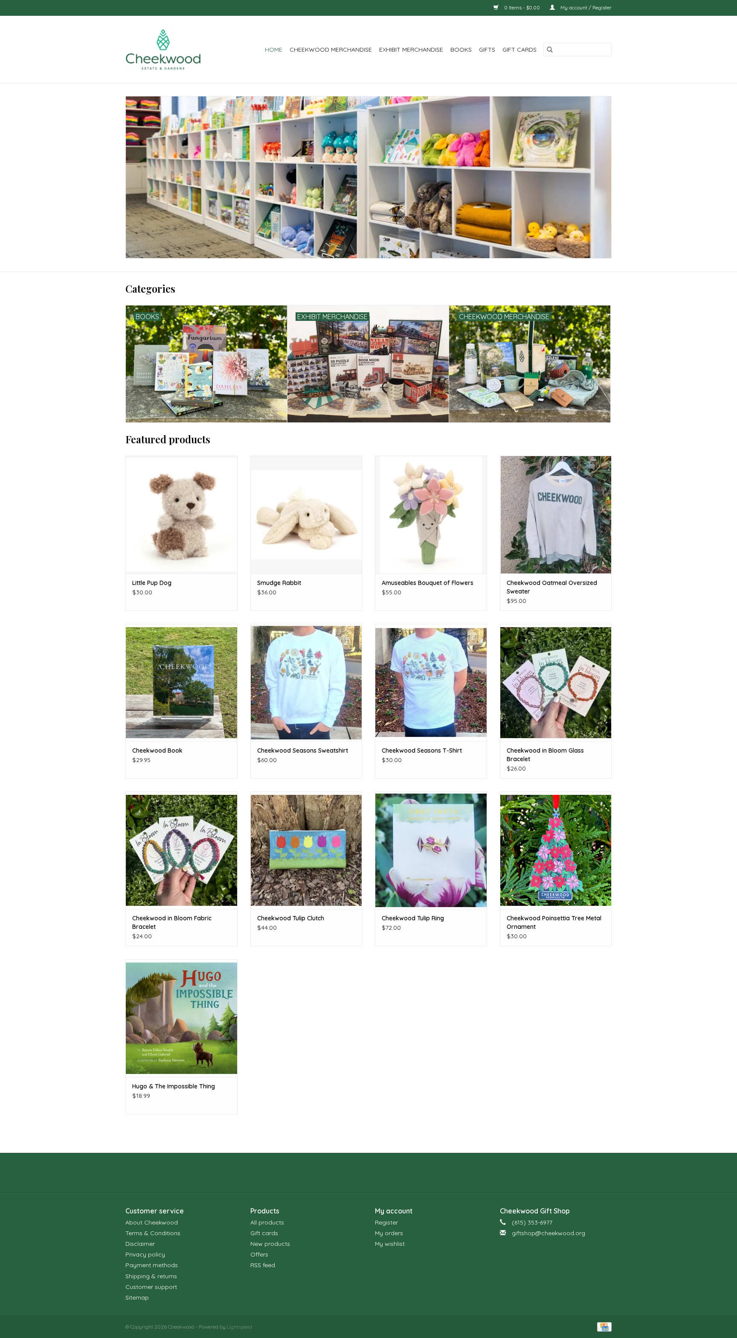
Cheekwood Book (157, 750)
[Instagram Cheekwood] (384, 1172)
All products (267, 1222)
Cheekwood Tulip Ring (413, 918)
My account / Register (585, 7)
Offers (259, 1254)
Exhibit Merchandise (411, 49)
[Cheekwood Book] (181, 682)
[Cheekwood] (168, 49)
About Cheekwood (151, 1222)
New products (270, 1244)
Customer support (151, 1287)
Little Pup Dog (151, 583)
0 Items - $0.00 (522, 7)
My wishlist (390, 1244)
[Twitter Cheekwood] (368, 1172)
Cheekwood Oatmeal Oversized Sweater (552, 587)
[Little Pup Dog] (181, 514)
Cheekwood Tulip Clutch (290, 918)
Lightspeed (239, 1326)
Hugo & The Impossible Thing (173, 1086)
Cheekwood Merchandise (331, 49)
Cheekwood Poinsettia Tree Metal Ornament (554, 922)
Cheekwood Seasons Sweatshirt (302, 750)
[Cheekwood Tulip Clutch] (306, 850)
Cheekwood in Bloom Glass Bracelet (545, 755)
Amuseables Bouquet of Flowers (427, 583)
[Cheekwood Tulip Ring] (431, 850)
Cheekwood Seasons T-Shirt (422, 750)
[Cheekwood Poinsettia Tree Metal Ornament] (556, 850)
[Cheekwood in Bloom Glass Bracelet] (556, 682)
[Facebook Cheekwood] (353, 1172)
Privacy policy (145, 1254)
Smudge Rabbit (279, 583)
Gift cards (519, 49)
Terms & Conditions (152, 1233)
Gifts (487, 49)
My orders (389, 1233)
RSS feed (262, 1265)
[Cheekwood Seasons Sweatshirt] (306, 682)
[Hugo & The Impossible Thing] (181, 1017)
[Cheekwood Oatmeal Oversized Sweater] (556, 514)
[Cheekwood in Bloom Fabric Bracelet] (181, 850)
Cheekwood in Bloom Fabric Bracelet (172, 922)
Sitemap (137, 1297)
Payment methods (151, 1265)
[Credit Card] (603, 1326)
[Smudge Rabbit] (306, 514)
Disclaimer (140, 1244)
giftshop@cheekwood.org (548, 1233)
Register (386, 1222)
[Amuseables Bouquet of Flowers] (431, 514)
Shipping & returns (151, 1276)
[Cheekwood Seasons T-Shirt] (431, 682)
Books (461, 49)
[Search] (549, 49)
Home (273, 49)
